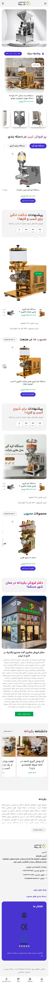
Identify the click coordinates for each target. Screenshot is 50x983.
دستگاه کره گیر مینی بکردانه (28, 190)
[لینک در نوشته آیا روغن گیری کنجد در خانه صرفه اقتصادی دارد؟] (32, 746)
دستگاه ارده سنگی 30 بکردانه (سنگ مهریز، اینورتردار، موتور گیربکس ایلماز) (21, 98)
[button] (28, 201)
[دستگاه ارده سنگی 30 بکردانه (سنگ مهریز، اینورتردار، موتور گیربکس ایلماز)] (39, 100)
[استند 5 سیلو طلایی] (28, 537)
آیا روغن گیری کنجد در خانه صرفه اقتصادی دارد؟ (32, 765)
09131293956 (28, 870)
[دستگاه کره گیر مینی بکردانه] (28, 169)
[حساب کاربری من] (3, 3)
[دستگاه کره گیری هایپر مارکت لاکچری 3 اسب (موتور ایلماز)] (41, 313)
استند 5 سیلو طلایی (28, 557)
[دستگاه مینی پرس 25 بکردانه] (11, 313)
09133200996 (28, 875)
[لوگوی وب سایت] (24, 3)
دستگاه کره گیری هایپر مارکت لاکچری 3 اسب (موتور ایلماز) (27, 312)
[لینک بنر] (24, 75)
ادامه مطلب (32, 772)
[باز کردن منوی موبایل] (45, 3)
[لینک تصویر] (40, 846)
